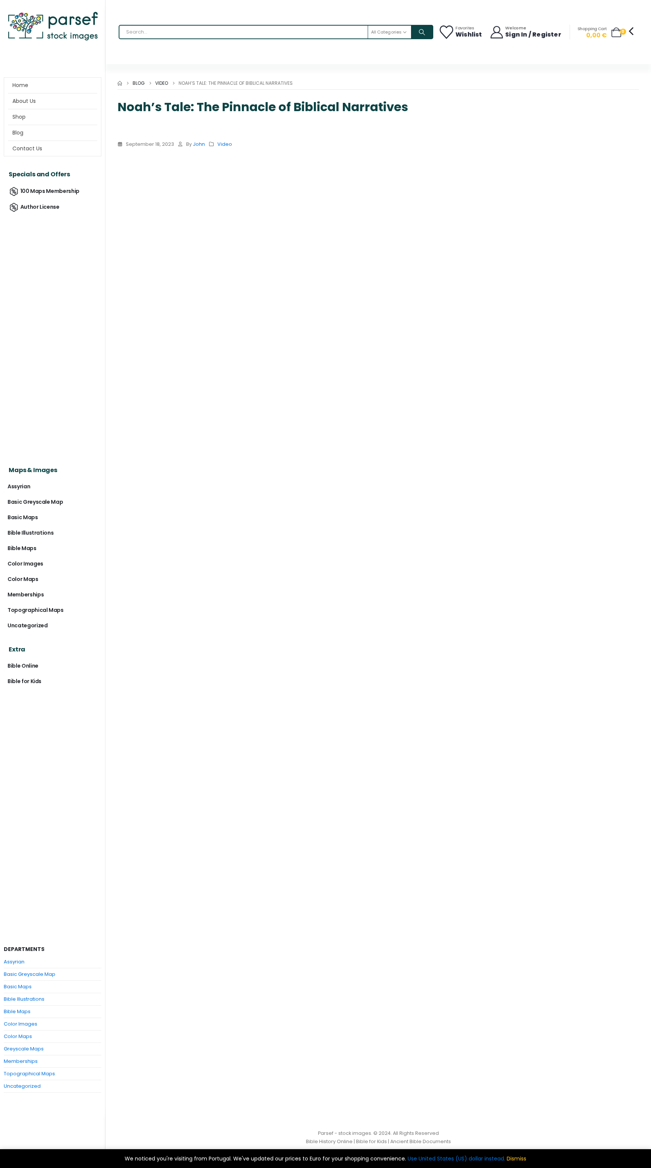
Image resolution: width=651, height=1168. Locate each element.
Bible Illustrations (30, 533)
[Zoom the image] (52, 13)
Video (224, 144)
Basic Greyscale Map (35, 502)
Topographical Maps (36, 610)
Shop (19, 117)
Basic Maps (23, 517)
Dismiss (516, 1158)
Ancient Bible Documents (420, 1141)
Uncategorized (27, 625)
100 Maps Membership (49, 191)
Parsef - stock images (344, 1133)
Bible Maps (22, 548)
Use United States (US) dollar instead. (456, 1158)
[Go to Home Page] (120, 83)
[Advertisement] (52, 334)
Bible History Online (329, 1141)
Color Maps (23, 579)
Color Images (25, 563)
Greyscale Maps (24, 1048)
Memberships (26, 594)
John (199, 144)
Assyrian (19, 486)
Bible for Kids (24, 681)
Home (20, 85)
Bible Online (23, 666)
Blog (17, 132)
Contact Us (27, 148)
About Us (24, 101)
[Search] (421, 32)
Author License (40, 207)
